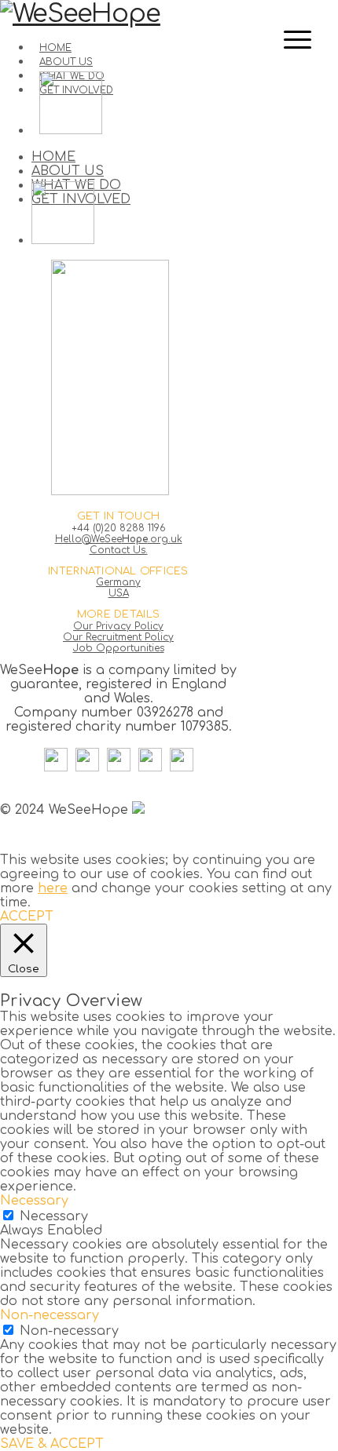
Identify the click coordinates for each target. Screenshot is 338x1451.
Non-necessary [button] (49, 1315)
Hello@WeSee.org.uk (118, 539)
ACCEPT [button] (26, 917)
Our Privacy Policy (118, 626)
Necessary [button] (34, 1201)
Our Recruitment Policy (118, 637)
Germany (118, 582)
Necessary (54, 1216)
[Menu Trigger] (297, 39)
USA (118, 593)
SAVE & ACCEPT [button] (52, 1444)
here (53, 888)
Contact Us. (119, 550)
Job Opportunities (118, 648)
